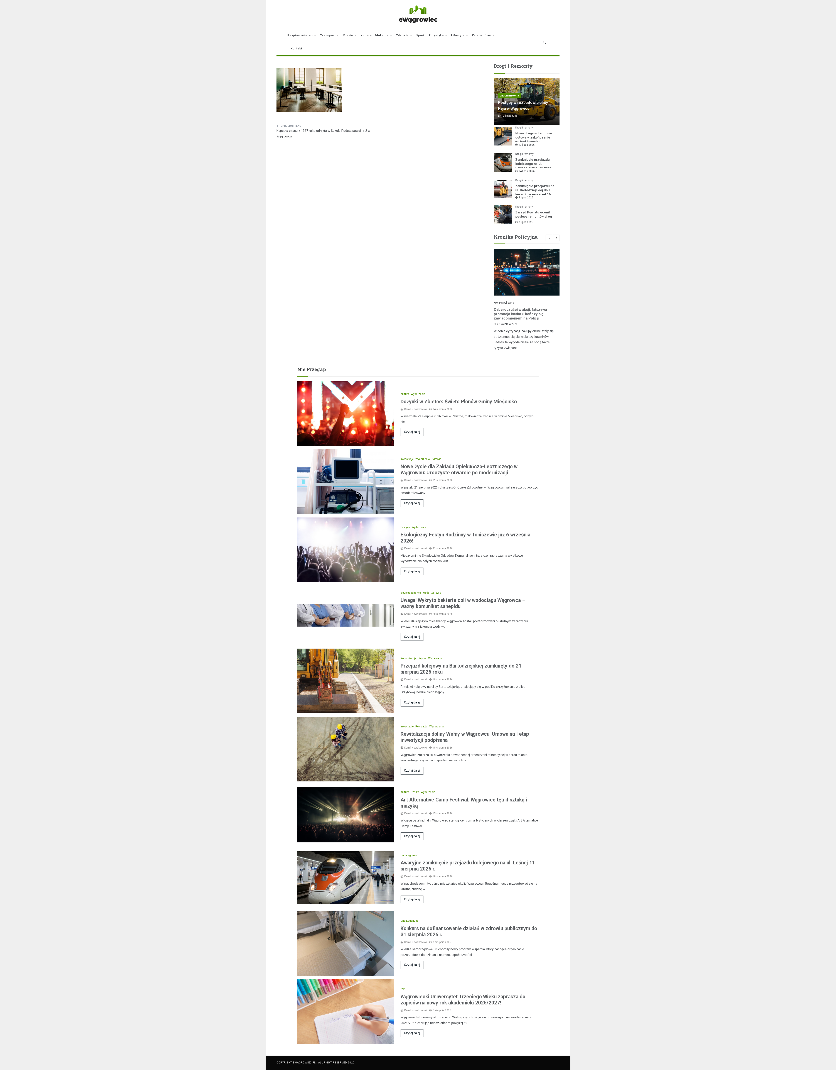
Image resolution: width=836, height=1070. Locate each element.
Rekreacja (421, 726)
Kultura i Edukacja (374, 35)
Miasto (348, 35)
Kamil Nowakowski (415, 409)
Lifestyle (457, 35)
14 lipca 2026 (527, 171)
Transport (327, 35)
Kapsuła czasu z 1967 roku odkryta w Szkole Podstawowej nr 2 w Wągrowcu (323, 133)
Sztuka (415, 792)
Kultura (405, 394)
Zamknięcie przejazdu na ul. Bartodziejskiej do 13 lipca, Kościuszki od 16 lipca (534, 192)
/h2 (403, 989)
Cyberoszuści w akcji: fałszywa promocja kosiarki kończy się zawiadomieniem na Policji (520, 313)
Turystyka (436, 35)
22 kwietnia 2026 (507, 324)
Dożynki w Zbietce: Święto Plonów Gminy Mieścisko (459, 402)
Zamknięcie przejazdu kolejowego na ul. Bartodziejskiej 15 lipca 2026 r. (533, 166)
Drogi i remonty (509, 96)
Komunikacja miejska (413, 658)
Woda (426, 592)
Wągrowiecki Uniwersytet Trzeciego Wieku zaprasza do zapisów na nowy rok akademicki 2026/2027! (463, 1000)
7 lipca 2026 (526, 222)
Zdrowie (402, 35)
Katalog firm (481, 35)
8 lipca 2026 (526, 197)
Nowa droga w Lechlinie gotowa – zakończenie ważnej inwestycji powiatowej (533, 139)
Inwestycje (407, 459)
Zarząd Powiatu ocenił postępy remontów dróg (533, 214)
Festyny (405, 527)
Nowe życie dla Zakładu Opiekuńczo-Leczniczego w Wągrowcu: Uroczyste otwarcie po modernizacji (459, 470)
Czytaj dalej (412, 432)
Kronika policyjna (504, 302)
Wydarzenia (418, 394)
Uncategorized (409, 855)
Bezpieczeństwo (300, 35)
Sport (420, 35)
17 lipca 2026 (527, 144)
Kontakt (296, 48)
